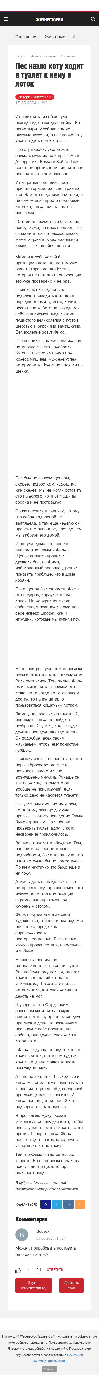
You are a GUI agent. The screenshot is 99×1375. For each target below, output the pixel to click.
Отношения (26, 36)
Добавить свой (71, 1285)
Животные (55, 36)
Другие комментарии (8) (33, 1285)
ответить (55, 1270)
